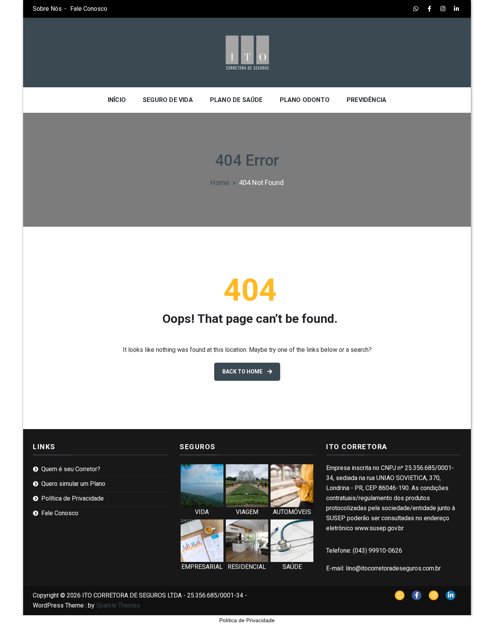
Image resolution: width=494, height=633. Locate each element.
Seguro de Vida (168, 100)
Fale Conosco (88, 8)
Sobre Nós (47, 8)
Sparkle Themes (118, 605)
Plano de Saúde (236, 100)
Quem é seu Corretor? (70, 469)
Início (117, 100)
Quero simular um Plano (73, 483)
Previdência (366, 100)
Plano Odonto (305, 100)
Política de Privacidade (72, 498)
